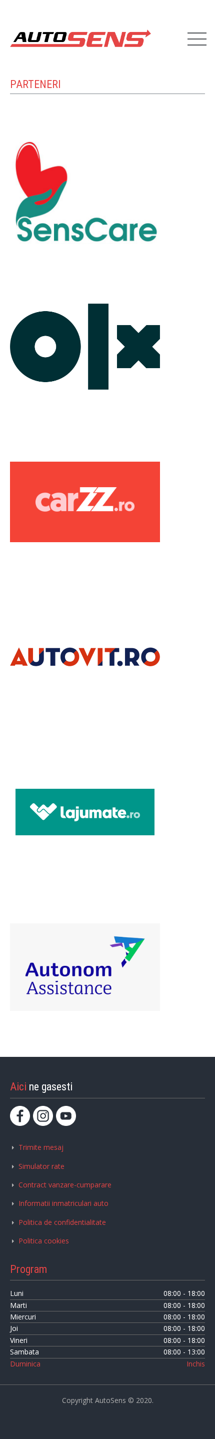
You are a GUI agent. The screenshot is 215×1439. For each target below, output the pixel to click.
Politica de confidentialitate (62, 1222)
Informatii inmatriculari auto (63, 1203)
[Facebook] (20, 1116)
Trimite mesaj (41, 1147)
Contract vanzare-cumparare (65, 1184)
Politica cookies (43, 1240)
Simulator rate (41, 1166)
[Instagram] (43, 1116)
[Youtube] (66, 1116)
